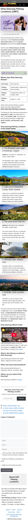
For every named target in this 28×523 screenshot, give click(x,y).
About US (8, 509)
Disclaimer (19, 509)
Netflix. (20, 379)
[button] (20, 5)
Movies (5, 405)
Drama (7, 408)
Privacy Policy (11, 512)
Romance (21, 408)
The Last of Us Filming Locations (12, 410)
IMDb (20, 349)
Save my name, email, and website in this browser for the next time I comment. (14, 454)
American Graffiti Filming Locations (13, 413)
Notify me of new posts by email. (11, 465)
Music (11, 408)
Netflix (15, 408)
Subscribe (21, 398)
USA (18, 405)
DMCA (13, 509)
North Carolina (12, 405)
